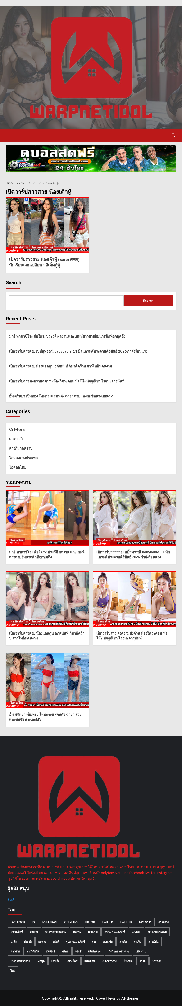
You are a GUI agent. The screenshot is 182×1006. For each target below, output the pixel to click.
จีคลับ (12, 899)
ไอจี (13, 970)
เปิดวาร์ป (141, 951)
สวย (94, 941)
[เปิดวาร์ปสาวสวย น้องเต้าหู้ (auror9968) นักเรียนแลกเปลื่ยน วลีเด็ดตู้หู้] (47, 225)
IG (33, 922)
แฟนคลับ (89, 961)
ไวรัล (143, 961)
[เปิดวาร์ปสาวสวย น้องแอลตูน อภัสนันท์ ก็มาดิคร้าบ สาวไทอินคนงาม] (47, 599)
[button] (10, 135)
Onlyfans (71, 922)
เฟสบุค (41, 961)
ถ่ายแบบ (93, 931)
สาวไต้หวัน (33, 951)
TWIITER (107, 922)
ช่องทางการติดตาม (55, 931)
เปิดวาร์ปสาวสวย (20, 961)
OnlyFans (17, 429)
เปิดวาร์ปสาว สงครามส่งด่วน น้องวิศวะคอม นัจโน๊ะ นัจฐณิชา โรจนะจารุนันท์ (66, 381)
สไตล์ (65, 951)
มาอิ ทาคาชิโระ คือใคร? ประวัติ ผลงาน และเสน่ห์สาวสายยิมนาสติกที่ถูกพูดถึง (67, 336)
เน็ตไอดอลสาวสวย (118, 951)
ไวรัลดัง (156, 961)
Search (13, 282)
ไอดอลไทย (17, 467)
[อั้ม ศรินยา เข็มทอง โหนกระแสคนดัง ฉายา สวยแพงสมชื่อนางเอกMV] (47, 680)
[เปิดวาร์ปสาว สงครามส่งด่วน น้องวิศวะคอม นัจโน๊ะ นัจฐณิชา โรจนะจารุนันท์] (135, 599)
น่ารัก (14, 941)
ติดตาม (77, 931)
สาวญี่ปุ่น (153, 941)
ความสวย (163, 922)
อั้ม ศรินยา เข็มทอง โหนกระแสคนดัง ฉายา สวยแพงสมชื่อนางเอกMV (61, 396)
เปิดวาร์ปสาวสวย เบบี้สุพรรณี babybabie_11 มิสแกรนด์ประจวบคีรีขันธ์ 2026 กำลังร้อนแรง (78, 351)
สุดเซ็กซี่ (50, 951)
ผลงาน (42, 941)
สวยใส (123, 941)
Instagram (49, 922)
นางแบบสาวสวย (157, 931)
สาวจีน (137, 941)
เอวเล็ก (55, 961)
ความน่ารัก (145, 922)
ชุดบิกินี (34, 931)
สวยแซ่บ (108, 941)
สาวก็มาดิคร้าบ (19, 247)
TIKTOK (90, 922)
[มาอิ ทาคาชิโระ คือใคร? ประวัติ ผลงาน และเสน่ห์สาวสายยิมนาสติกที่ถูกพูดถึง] (47, 518)
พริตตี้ (56, 941)
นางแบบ (136, 931)
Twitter (126, 922)
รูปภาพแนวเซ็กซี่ (75, 941)
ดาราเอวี (16, 439)
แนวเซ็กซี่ (72, 961)
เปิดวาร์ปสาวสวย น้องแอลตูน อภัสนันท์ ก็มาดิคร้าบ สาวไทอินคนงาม (60, 366)
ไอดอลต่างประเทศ (42, 247)
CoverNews (106, 998)
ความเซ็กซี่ (17, 931)
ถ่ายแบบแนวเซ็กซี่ (115, 931)
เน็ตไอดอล (94, 951)
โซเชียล (128, 961)
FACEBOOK (18, 922)
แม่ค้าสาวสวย (109, 961)
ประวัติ (28, 941)
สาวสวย (15, 951)
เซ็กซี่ (78, 951)
